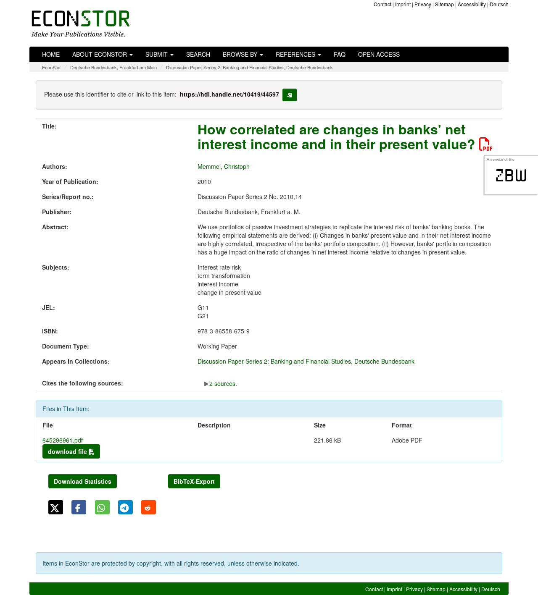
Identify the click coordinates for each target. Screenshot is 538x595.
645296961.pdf (62, 440)
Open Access (379, 54)
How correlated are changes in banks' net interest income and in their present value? (338, 136)
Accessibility (472, 4)
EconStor (51, 67)
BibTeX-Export (194, 481)
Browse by (241, 54)
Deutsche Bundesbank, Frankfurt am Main (113, 67)
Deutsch (499, 4)
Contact (382, 4)
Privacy (422, 4)
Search (198, 54)
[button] (55, 507)
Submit (157, 54)
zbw (511, 175)
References (296, 54)
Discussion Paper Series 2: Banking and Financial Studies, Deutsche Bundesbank (249, 67)
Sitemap (444, 4)
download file (68, 451)
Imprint (403, 4)
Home (51, 54)
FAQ (339, 54)
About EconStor (100, 54)
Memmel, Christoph (224, 166)
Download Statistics (82, 481)
